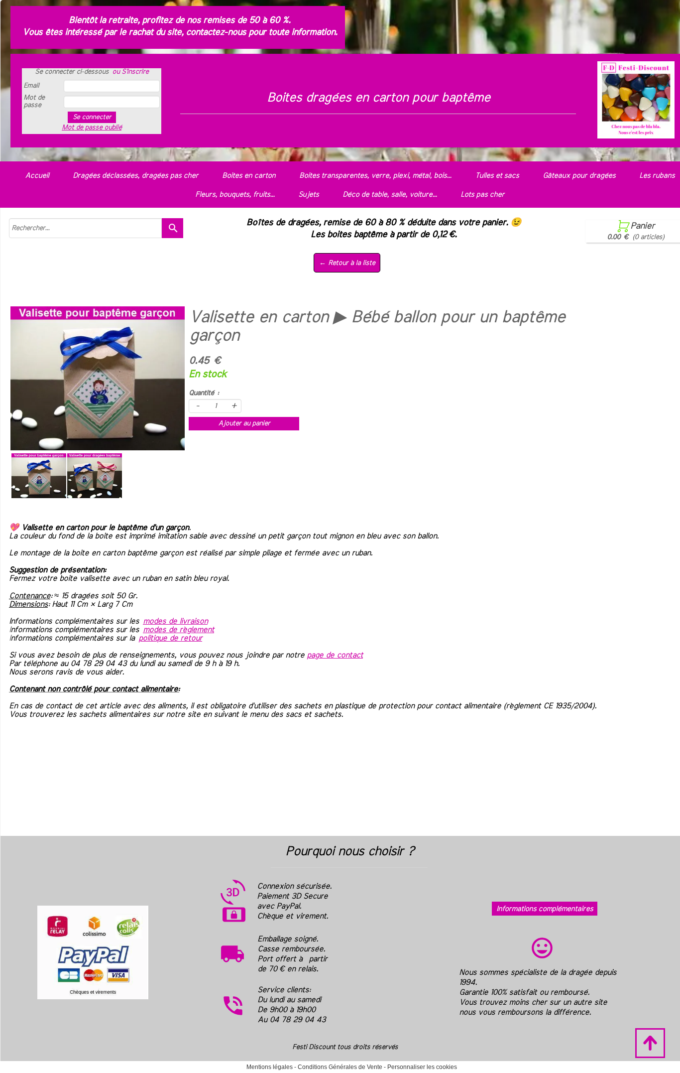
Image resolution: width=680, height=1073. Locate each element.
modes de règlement (178, 630)
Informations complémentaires (544, 909)
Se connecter (92, 117)
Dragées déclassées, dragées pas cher (135, 175)
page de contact (335, 655)
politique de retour (170, 638)
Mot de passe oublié (91, 127)
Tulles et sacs (497, 175)
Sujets (308, 194)
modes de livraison (175, 621)
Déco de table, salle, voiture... (389, 194)
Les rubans (657, 175)
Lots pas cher (482, 194)
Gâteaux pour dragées (579, 175)
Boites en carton (248, 175)
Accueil (37, 175)
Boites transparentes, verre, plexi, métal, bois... (375, 175)
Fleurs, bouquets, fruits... (234, 194)
